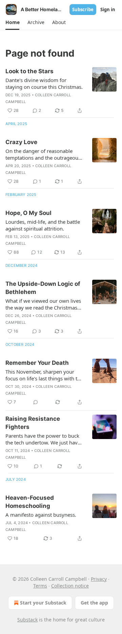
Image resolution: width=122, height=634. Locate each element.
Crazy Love (21, 142)
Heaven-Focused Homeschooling (29, 501)
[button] (12, 22)
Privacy (99, 579)
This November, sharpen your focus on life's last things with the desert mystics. (44, 375)
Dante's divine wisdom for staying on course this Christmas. (44, 83)
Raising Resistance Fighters (32, 422)
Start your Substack (43, 602)
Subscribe (83, 9)
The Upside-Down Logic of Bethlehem (42, 287)
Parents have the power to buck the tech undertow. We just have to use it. (42, 439)
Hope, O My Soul (28, 213)
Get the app (94, 602)
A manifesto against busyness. (40, 514)
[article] (61, 91)
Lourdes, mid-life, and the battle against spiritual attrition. (42, 225)
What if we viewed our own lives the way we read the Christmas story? (43, 304)
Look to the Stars (29, 71)
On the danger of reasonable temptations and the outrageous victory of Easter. (43, 154)
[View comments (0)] (35, 402)
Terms (40, 585)
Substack (27, 619)
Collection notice (70, 585)
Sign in (107, 9)
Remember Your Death (37, 362)
